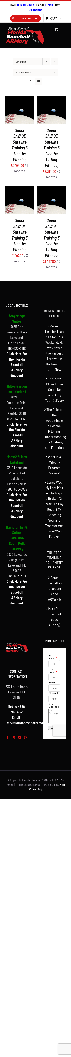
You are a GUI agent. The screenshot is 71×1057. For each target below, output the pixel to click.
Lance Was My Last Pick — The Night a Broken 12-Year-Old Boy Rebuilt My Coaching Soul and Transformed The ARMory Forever (54, 509)
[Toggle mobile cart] (56, 29)
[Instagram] (25, 737)
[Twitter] (13, 737)
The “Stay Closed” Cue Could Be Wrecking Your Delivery (54, 389)
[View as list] (38, 81)
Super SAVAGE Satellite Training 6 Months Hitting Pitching (51, 148)
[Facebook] (7, 737)
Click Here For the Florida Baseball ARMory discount (17, 364)
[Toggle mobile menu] (64, 29)
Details (13, 112)
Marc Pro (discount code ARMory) (54, 616)
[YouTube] (19, 737)
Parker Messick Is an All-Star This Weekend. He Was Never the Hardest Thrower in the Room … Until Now (54, 348)
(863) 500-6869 (17, 489)
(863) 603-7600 (17, 576)
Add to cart (17, 109)
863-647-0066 (16, 419)
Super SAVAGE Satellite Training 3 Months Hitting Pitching (51, 238)
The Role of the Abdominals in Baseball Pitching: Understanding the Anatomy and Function (54, 428)
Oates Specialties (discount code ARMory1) (54, 588)
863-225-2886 (16, 348)
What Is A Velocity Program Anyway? (54, 464)
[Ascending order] (54, 61)
